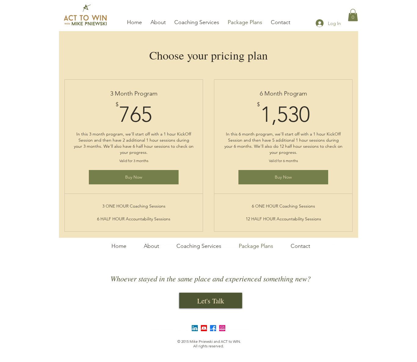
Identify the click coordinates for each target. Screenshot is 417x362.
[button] (353, 15)
